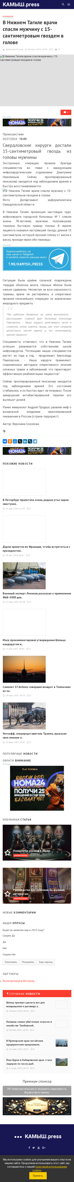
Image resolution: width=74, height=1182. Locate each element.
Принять (38, 1175)
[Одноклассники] (10, 441)
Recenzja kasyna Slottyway (18, 981)
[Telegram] (35, 441)
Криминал (8, 16)
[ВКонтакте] (5, 441)
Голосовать (11, 962)
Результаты (28, 962)
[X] (20, 441)
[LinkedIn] (25, 441)
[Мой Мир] (15, 441)
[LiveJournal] (30, 441)
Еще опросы (46, 962)
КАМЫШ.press (21, 4)
